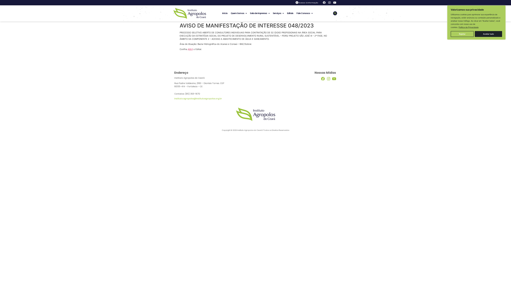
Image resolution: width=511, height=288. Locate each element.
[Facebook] (324, 2)
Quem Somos (237, 13)
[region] (476, 22)
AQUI (190, 49)
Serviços (277, 13)
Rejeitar (462, 34)
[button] (335, 13)
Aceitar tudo (488, 34)
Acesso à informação (308, 2)
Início (225, 13)
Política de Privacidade (469, 27)
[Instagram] (329, 2)
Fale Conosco (303, 13)
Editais (290, 13)
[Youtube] (334, 2)
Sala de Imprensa (258, 13)
